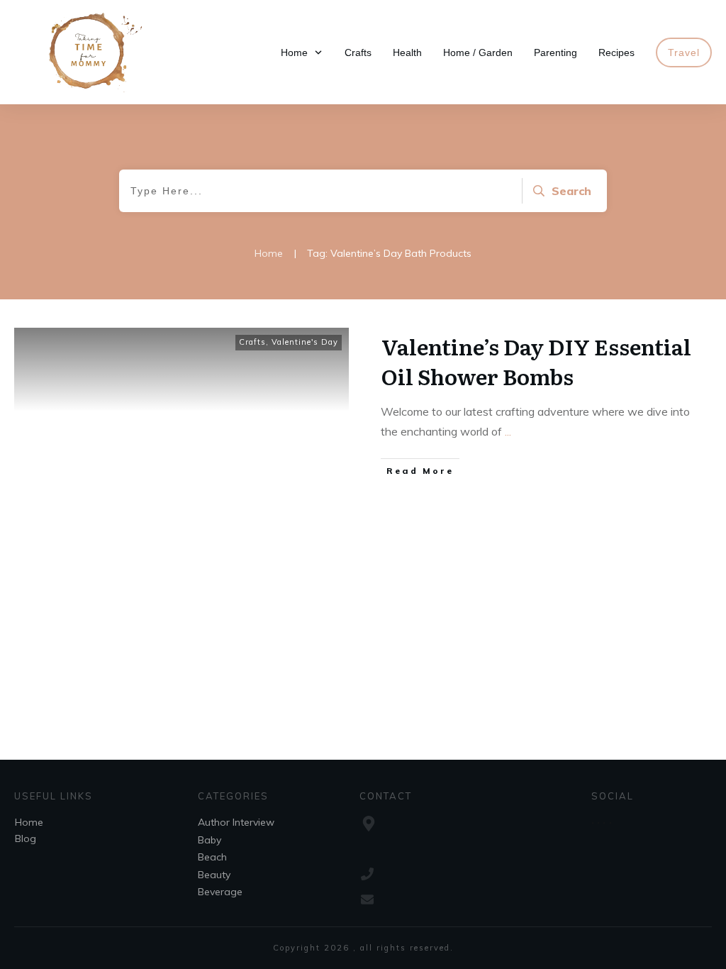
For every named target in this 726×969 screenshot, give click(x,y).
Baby (209, 840)
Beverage (220, 891)
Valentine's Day (305, 342)
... (508, 431)
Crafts (252, 342)
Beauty (214, 874)
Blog (25, 838)
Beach (212, 857)
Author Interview (236, 822)
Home (29, 822)
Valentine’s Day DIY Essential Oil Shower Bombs (536, 361)
